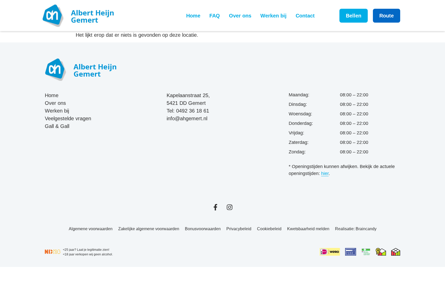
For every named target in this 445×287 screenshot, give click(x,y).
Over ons (240, 15)
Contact (305, 15)
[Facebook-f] (215, 207)
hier (325, 173)
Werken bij (273, 15)
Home (193, 15)
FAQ (214, 15)
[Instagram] (229, 207)
